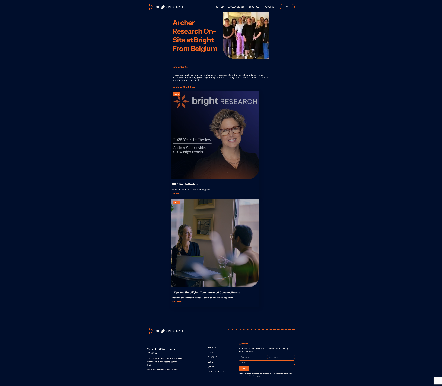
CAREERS (212, 357)
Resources (253, 7)
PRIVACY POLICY (216, 371)
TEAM (211, 352)
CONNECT (213, 367)
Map (149, 365)
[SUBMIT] (244, 368)
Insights (176, 94)
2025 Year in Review (185, 184)
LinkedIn (155, 353)
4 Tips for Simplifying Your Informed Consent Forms (206, 292)
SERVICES (213, 347)
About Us (269, 7)
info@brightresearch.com (163, 349)
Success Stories (236, 7)
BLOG (210, 362)
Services (220, 7)
